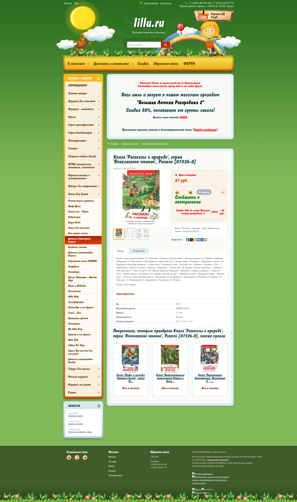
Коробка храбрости (205, 130)
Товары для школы (79, 369)
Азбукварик (74, 217)
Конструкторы (77, 141)
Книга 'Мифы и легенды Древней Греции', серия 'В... (130, 378)
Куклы (72, 117)
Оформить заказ (115, 475)
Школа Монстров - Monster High (82, 279)
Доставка (112, 461)
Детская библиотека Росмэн (79, 240)
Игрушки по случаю (79, 385)
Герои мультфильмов (80, 125)
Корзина (112, 470)
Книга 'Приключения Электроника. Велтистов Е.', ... (210, 378)
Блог (77, 3)
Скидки (143, 63)
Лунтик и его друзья (79, 334)
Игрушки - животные (81, 109)
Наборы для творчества (82, 186)
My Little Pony (75, 329)
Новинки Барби (75, 416)
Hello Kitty (73, 296)
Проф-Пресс (74, 206)
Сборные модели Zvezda (82, 156)
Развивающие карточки (81, 200)
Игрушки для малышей (81, 101)
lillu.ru (148, 26)
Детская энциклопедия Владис (80, 360)
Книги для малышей (78, 228)
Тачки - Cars (74, 313)
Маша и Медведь (77, 285)
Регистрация (166, 3)
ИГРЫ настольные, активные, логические (81, 165)
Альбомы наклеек (77, 247)
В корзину (204, 192)
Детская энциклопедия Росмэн (80, 254)
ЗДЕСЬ (183, 117)
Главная (114, 144)
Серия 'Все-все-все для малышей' (80, 352)
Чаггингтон (74, 291)
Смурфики (73, 266)
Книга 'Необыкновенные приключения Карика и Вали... (170, 378)
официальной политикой (217, 460)
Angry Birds (74, 222)
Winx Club (73, 340)
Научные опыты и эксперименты (79, 176)
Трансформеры (76, 302)
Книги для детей (78, 194)
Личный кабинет (151, 3)
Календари (73, 272)
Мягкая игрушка (78, 377)
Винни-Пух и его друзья (80, 307)
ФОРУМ (189, 63)
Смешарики (74, 323)
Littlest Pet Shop (76, 345)
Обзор (120, 251)
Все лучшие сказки (78, 233)
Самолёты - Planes (78, 211)
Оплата (111, 466)
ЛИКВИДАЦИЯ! (77, 85)
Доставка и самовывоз (111, 63)
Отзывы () (139, 251)
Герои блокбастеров (80, 133)
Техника (72, 148)
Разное (72, 392)
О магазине (76, 63)
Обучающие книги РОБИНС (82, 261)
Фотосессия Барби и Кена (80, 432)
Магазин (68, 3)
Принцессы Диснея (78, 318)
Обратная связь (166, 63)
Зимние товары (77, 93)
